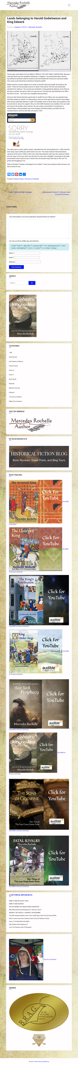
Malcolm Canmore (14, 388)
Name (11, 253)
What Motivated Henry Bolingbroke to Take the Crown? (25, 909)
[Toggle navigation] (69, 5)
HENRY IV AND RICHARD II (16, 904)
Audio (21, 572)
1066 (10, 352)
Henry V (11, 374)
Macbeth (11, 383)
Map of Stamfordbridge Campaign (20, 192)
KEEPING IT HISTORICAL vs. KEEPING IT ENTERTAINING (24, 912)
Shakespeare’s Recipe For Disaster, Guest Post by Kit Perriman (56, 193)
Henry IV (11, 370)
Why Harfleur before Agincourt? (18, 924)
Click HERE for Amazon (16, 626)
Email (11, 257)
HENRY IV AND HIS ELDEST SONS (18, 901)
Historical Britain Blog (21, 895)
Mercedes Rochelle (35, 27)
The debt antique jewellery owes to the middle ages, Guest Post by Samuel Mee (32, 915)
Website (12, 262)
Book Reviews (13, 357)
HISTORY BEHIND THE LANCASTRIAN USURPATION (24, 907)
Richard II (11, 392)
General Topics (19, 179)
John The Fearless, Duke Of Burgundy (20, 927)
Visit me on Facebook (49, 959)
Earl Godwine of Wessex (16, 361)
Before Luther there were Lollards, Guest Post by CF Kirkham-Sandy (29, 918)
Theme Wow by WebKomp (41, 1061)
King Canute (12, 379)
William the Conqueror (15, 401)
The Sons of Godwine (32, 179)
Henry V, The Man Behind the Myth (19, 921)
